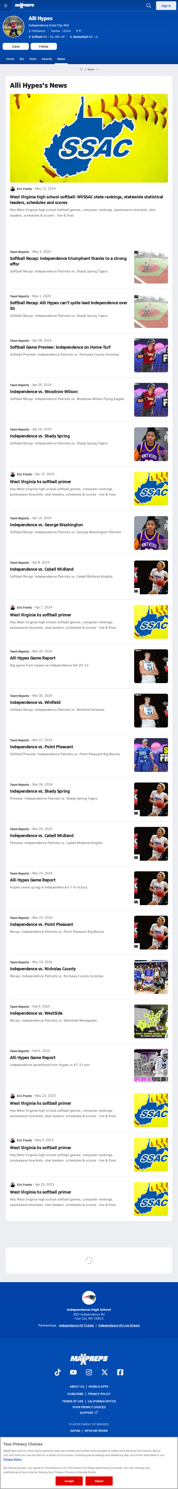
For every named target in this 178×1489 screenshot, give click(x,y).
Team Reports (19, 252)
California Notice (102, 1401)
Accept (69, 1481)
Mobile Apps (98, 1386)
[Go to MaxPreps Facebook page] (120, 1373)
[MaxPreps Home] (24, 5)
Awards (47, 59)
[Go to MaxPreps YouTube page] (73, 1373)
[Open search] (148, 5)
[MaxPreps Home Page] (81, 69)
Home (10, 59)
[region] (89, 1463)
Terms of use (72, 1401)
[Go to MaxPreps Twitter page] (104, 1373)
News (61, 59)
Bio (22, 59)
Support (87, 1412)
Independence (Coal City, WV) (49, 25)
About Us (77, 1386)
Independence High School (89, 1309)
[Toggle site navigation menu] (5, 5)
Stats (32, 59)
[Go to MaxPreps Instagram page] (89, 1373)
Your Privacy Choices (89, 1407)
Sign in (166, 5)
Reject (99, 1481)
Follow (43, 46)
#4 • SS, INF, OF (47, 36)
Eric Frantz (24, 188)
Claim (16, 46)
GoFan (75, 1431)
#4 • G (83, 36)
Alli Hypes (40, 18)
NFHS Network (96, 1431)
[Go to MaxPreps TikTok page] (57, 1373)
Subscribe (76, 1394)
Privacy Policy (99, 1394)
